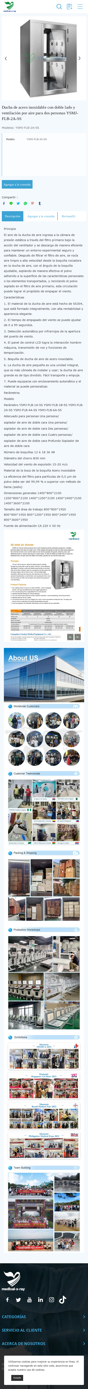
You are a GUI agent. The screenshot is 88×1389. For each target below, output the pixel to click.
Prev (7, 58)
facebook (4, 203)
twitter (18, 203)
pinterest (32, 203)
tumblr (40, 203)
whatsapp (25, 203)
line (11, 203)
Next (81, 58)
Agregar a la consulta (17, 184)
